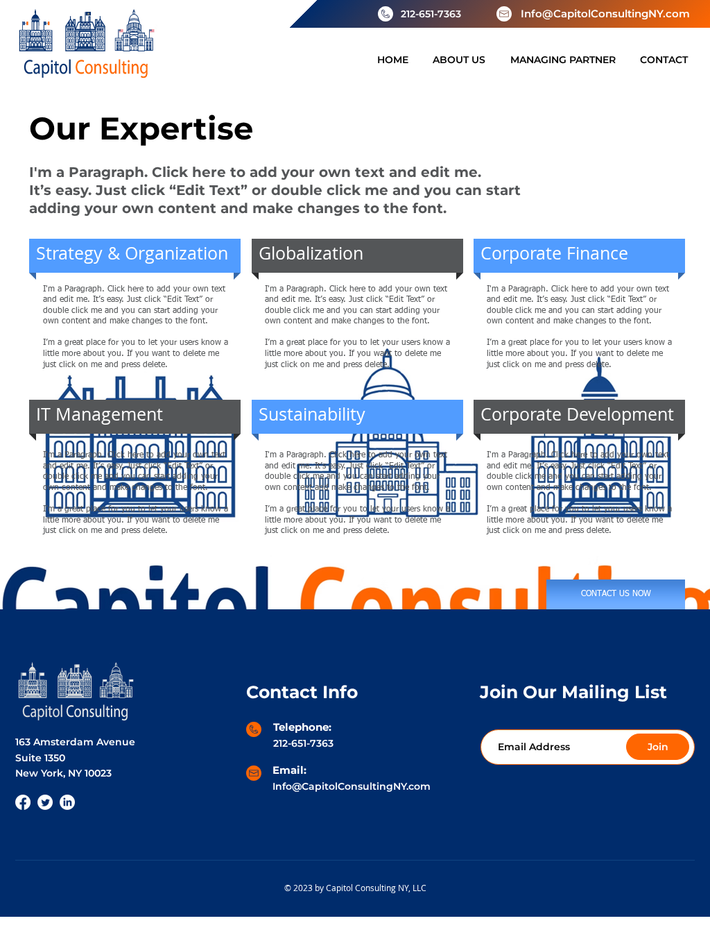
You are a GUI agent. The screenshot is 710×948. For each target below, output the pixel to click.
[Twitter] (45, 802)
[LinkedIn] (67, 802)
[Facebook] (23, 802)
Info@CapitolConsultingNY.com (605, 13)
